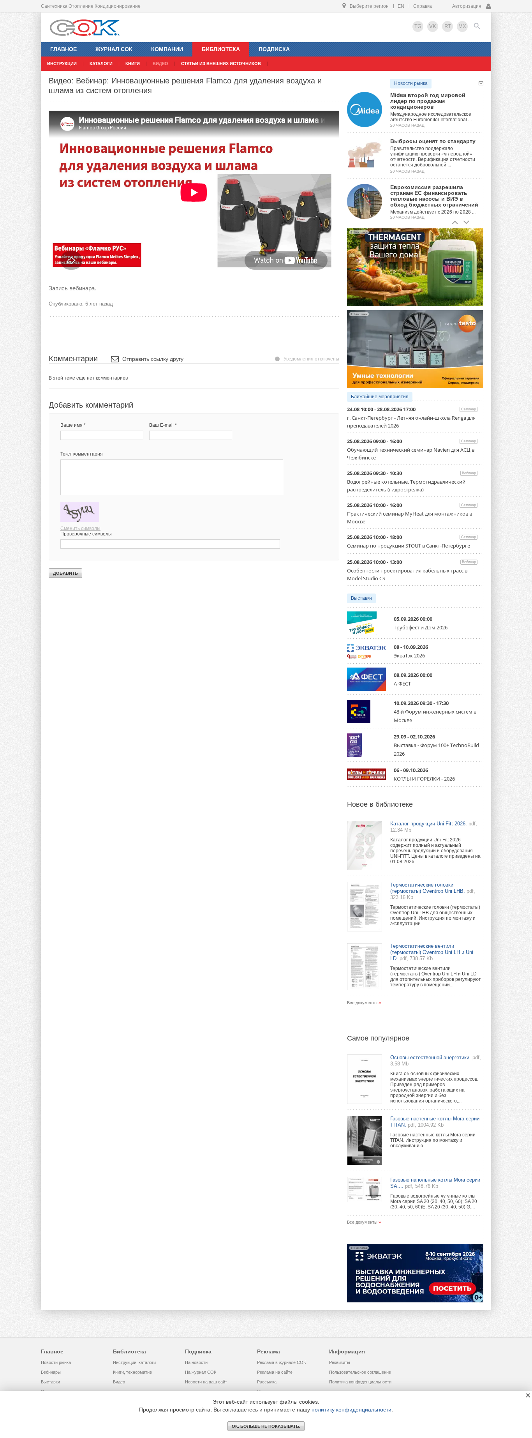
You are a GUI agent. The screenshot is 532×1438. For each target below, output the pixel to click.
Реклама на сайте (274, 1372)
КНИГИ (132, 63)
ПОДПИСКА (274, 49)
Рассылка (267, 1382)
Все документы (362, 1002)
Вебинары (51, 1372)
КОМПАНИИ (167, 49)
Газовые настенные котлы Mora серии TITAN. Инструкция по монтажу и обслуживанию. (433, 1140)
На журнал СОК (200, 1372)
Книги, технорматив (132, 1372)
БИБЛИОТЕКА (221, 49)
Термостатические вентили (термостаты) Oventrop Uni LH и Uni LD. (431, 952)
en (401, 6)
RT (447, 26)
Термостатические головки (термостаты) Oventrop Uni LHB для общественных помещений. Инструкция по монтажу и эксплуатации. (435, 915)
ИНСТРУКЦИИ (62, 63)
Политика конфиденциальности (360, 1382)
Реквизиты (339, 1362)
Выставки (361, 598)
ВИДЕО (160, 63)
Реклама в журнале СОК (281, 1362)
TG (417, 26)
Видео (119, 1382)
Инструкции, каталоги (134, 1362)
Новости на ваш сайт (206, 1382)
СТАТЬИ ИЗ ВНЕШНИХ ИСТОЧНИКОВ (221, 63)
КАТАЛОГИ (101, 63)
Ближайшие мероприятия (380, 396)
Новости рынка (411, 83)
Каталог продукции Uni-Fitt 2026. (428, 824)
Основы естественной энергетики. (430, 1057)
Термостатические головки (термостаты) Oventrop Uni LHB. (427, 888)
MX (462, 26)
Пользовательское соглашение (360, 1372)
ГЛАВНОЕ (63, 49)
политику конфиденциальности (351, 1409)
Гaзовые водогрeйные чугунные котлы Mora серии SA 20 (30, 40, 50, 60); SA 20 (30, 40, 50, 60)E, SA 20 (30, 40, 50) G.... (433, 1201)
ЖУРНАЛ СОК (113, 49)
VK (432, 26)
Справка (422, 6)
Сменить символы (80, 528)
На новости (196, 1362)
